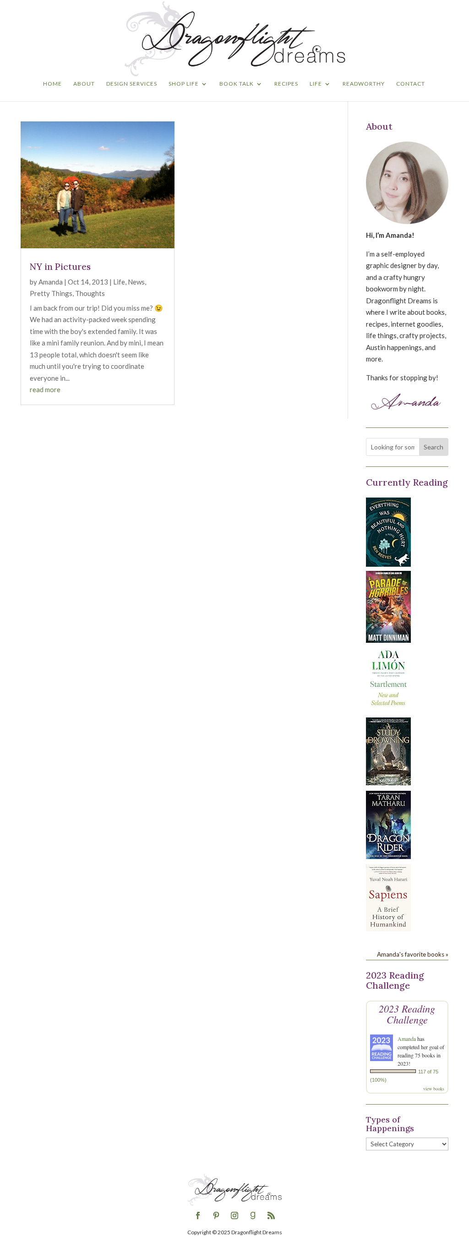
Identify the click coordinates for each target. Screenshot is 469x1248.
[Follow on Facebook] (198, 1215)
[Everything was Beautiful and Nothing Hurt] (388, 564)
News (136, 282)
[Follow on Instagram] (234, 1215)
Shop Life (184, 84)
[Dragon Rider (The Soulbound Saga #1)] (388, 856)
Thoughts (90, 293)
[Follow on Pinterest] (216, 1215)
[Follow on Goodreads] (252, 1215)
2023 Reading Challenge (407, 1014)
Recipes (286, 84)
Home (52, 84)
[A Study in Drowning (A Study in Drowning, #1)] (388, 782)
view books (433, 1088)
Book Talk (236, 84)
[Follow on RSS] (271, 1215)
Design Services (131, 84)
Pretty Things (51, 293)
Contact (410, 84)
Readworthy (364, 84)
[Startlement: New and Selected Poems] (388, 710)
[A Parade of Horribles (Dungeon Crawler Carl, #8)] (388, 640)
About (84, 84)
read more (45, 389)
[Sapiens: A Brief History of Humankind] (388, 929)
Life (316, 84)
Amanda (50, 282)
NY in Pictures (60, 266)
